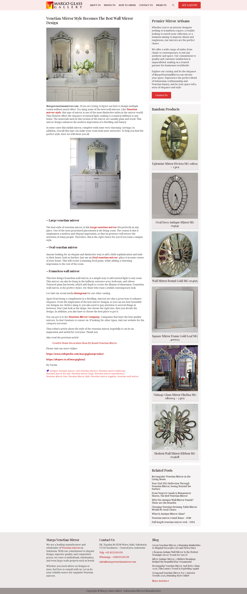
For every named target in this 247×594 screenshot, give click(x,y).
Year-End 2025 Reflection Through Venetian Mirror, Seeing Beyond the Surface (171, 486)
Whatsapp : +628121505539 (114, 557)
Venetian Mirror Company (84, 316)
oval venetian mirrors (87, 370)
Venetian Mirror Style (79, 376)
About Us (95, 5)
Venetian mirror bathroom (112, 370)
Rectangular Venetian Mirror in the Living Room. (171, 478)
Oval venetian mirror (105, 257)
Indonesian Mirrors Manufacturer (142, 590)
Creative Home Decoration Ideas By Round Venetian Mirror (84, 343)
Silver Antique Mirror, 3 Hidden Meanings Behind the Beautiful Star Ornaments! (174, 560)
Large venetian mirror (103, 227)
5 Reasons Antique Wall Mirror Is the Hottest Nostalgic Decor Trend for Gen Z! (175, 553)
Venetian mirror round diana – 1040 (171, 518)
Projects (161, 5)
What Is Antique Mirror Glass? (168, 513)
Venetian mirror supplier (103, 376)
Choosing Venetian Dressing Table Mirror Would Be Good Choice (174, 508)
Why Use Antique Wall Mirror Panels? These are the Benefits (172, 501)
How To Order (127, 5)
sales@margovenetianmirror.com (117, 561)
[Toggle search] (173, 5)
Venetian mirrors (71, 547)
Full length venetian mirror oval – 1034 (173, 522)
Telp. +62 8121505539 (111, 552)
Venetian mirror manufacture (109, 373)
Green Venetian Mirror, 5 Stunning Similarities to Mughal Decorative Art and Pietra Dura (176, 546)
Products (109, 5)
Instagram (80, 293)
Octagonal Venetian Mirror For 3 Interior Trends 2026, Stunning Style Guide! (173, 574)
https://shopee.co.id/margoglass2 (65, 359)
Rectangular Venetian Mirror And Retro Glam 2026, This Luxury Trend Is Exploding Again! (176, 567)
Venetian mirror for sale (58, 373)
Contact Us (146, 5)
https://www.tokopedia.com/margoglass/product (75, 353)
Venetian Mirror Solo (56, 376)
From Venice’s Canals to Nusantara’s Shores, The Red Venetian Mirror (171, 494)
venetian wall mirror (128, 376)
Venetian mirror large (82, 373)
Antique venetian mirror (62, 370)
